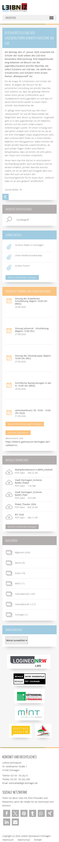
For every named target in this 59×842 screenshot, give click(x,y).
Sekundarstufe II (23, 604)
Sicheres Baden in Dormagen (29, 245)
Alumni (18, 562)
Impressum (8, 839)
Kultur (18, 573)
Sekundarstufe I (23, 593)
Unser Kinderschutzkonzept (28, 255)
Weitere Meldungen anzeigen (22, 277)
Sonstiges (20, 614)
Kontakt (38, 839)
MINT (17, 583)
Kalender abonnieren (18, 432)
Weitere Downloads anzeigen (22, 526)
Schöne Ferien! (22, 265)
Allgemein (19, 552)
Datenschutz (24, 839)
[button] (6, 813)
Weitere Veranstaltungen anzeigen (25, 423)
